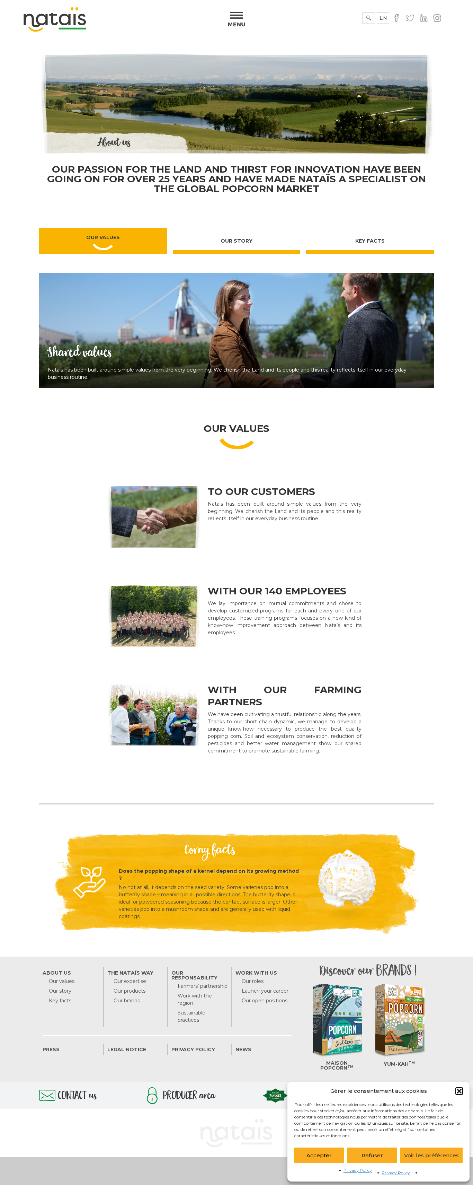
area (189, 1097)
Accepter (319, 1155)
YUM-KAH (399, 1064)
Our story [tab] (236, 241)
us (77, 1097)
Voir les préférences (431, 1155)
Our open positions (264, 1000)
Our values (61, 981)
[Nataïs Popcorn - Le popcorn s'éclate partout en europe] (55, 30)
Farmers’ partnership (202, 986)
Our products (129, 991)
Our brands (127, 1000)
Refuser (372, 1155)
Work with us (256, 973)
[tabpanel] (236, 596)
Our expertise (130, 981)
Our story (60, 991)
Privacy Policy (357, 1170)
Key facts (60, 1000)
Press (51, 1049)
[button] (459, 1091)
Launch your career (265, 991)
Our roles (253, 981)
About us (57, 973)
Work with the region (195, 999)
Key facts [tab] (370, 241)
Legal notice (126, 1049)
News (243, 1049)
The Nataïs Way (130, 973)
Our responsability (194, 975)
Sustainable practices (191, 1016)
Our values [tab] (103, 237)
